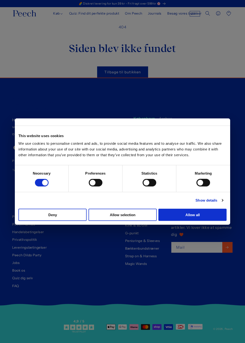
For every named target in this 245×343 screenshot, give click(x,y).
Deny (52, 215)
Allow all (192, 215)
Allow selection (122, 215)
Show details (206, 200)
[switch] (95, 183)
